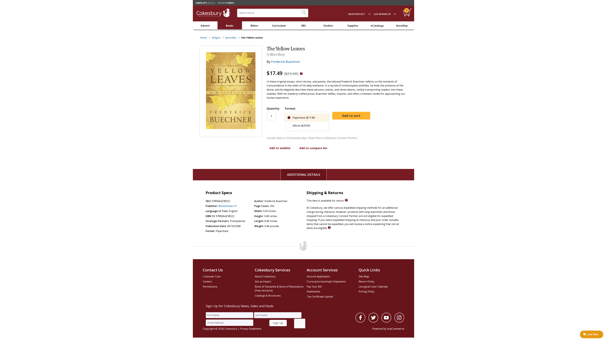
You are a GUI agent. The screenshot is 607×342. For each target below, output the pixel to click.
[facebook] (360, 321)
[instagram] (399, 321)
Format (290, 108)
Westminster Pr (227, 206)
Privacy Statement (250, 328)
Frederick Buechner (285, 62)
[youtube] (386, 321)
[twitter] (373, 321)
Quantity (273, 108)
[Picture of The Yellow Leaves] (231, 134)
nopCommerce (395, 328)
